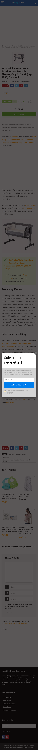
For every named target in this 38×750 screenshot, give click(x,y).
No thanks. (10, 393)
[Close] (36, 353)
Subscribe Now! (19, 385)
